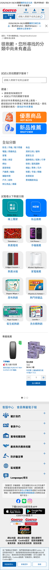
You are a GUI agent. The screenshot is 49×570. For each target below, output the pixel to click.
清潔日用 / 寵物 (33, 151)
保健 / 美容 (7, 159)
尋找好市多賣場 (25, 106)
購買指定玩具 (26, 3)
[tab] (24, 415)
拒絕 (39, 564)
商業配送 (30, 176)
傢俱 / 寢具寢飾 (33, 163)
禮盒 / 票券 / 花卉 (33, 167)
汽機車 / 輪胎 (8, 172)
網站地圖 (11, 538)
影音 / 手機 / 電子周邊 (12, 147)
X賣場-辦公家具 (9, 38)
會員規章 (11, 543)
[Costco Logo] (9, 11)
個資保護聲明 (37, 540)
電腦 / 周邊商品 (9, 151)
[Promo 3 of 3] (27, 398)
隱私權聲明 (36, 538)
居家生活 (30, 155)
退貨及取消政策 (24, 543)
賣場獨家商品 (32, 180)
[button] (42, 16)
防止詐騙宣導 (26, 490)
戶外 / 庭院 (7, 180)
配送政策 (37, 543)
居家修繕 (6, 167)
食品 (28, 147)
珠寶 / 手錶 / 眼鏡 (33, 172)
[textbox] (22, 80)
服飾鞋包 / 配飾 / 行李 (35, 159)
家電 (4, 155)
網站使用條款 (23, 538)
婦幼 (4, 163)
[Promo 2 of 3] (24, 398)
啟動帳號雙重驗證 (27, 493)
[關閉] (46, 26)
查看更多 (24, 564)
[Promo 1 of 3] (22, 398)
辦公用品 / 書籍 (9, 184)
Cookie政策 (11, 540)
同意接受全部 (10, 564)
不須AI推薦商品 (12, 36)
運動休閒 (6, 176)
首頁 (3, 36)
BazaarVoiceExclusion (28, 36)
